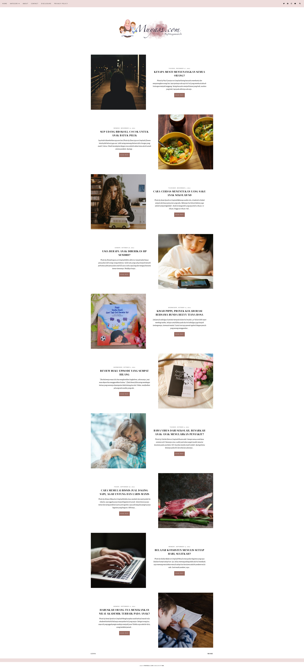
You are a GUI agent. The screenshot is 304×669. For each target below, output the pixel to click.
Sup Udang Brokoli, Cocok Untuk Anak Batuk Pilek (124, 133)
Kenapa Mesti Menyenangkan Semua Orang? (179, 73)
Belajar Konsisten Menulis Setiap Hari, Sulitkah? (179, 552)
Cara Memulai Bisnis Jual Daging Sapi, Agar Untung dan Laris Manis (124, 492)
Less (93, 653)
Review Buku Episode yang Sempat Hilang (124, 372)
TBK (162, 665)
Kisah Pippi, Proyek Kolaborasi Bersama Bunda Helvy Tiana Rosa (179, 312)
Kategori (14, 3)
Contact (34, 3)
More (210, 653)
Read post (179, 95)
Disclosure (46, 3)
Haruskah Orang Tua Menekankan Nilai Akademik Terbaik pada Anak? (124, 611)
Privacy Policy (61, 3)
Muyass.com (148, 665)
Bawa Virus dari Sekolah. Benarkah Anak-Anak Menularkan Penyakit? (179, 432)
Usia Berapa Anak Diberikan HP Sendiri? (124, 253)
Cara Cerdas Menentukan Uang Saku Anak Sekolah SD (179, 193)
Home (4, 3)
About (25, 3)
